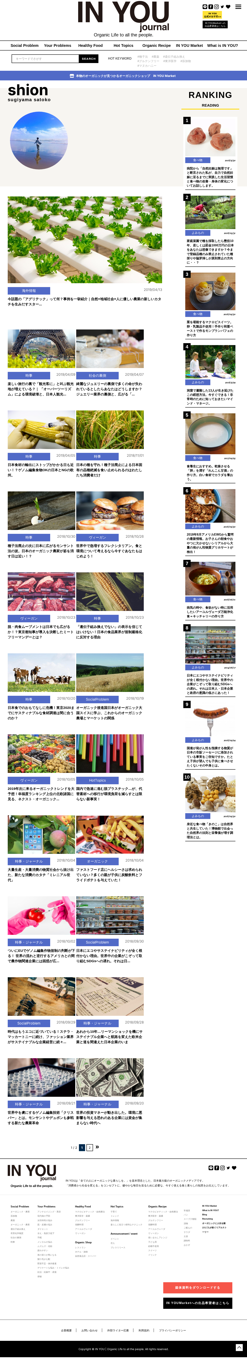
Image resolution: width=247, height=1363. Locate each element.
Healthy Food (83, 1206)
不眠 (39, 1237)
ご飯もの (188, 1227)
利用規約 (144, 1330)
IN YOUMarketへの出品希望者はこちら (215, 24)
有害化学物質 (17, 1233)
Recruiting (207, 1219)
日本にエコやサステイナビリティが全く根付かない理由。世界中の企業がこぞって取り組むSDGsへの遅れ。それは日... (109, 956)
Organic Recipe (157, 1206)
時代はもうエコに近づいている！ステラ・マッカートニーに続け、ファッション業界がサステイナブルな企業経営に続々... (41, 1037)
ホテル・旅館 (81, 1251)
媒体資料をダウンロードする (197, 1287)
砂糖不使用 (153, 1246)
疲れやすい (42, 1250)
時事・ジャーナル (29, 861)
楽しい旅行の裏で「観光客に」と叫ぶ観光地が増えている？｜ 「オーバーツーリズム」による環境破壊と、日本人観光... (41, 389)
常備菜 (187, 1210)
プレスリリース (118, 1247)
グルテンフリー (82, 1220)
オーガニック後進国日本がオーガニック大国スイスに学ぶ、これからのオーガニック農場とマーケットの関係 (109, 713)
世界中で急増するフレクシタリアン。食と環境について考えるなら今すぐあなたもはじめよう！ (109, 551)
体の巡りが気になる (47, 1254)
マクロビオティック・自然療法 (90, 1211)
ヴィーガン (97, 537)
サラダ (187, 1232)
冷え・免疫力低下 (45, 1233)
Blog (204, 1214)
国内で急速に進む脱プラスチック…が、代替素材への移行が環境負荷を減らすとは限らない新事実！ (109, 794)
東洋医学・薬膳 (82, 1216)
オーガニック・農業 (20, 1211)
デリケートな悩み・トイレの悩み (53, 1267)
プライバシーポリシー (172, 1330)
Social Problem (20, 1206)
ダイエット (42, 1229)
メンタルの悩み (44, 1242)
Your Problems (46, 1206)
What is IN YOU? (210, 1210)
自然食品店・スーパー (85, 1256)
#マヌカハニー (146, 65)
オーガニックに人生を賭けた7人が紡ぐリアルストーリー (214, 1227)
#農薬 (155, 56)
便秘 (39, 1276)
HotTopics (97, 780)
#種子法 (142, 56)
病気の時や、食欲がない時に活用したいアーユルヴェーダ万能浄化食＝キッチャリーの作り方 (210, 612)
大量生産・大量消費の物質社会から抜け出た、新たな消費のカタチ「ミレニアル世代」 (41, 875)
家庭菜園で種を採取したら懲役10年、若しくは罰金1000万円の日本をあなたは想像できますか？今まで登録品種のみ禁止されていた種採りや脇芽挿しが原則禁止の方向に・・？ (210, 251)
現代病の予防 (43, 1216)
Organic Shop (83, 1242)
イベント (115, 1238)
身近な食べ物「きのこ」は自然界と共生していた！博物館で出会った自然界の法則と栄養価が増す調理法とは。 (210, 830)
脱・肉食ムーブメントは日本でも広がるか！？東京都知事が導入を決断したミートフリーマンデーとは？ (41, 632)
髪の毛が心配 (43, 1259)
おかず (187, 1245)
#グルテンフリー (148, 61)
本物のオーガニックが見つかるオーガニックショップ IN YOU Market (126, 76)
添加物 (14, 1216)
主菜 (186, 1236)
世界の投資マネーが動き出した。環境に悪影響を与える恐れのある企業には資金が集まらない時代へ (109, 1118)
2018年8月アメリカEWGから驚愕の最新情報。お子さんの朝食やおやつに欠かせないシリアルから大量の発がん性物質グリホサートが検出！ (210, 543)
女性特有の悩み (44, 1220)
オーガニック (97, 861)
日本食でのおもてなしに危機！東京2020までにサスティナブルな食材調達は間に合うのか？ (41, 713)
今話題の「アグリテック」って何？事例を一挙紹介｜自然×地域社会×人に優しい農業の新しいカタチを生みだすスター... (84, 301)
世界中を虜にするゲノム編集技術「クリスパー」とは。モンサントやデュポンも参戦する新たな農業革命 (41, 1118)
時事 (28, 375)
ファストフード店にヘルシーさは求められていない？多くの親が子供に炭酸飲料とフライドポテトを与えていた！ (109, 875)
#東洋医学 (170, 61)
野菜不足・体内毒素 (47, 1263)
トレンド (115, 1216)
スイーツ (152, 1250)
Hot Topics (117, 1206)
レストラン (80, 1247)
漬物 (186, 1223)
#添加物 (185, 61)
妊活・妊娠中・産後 (47, 1272)
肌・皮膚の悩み (44, 1224)
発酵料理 (79, 1224)
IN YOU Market (209, 1206)
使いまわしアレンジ (157, 1237)
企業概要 (66, 1330)
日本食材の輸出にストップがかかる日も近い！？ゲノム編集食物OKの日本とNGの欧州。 (41, 470)
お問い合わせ (89, 1330)
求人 (113, 1243)
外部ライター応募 (118, 1330)
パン (186, 1214)
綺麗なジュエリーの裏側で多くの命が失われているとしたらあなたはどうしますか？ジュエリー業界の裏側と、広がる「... (109, 389)
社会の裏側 (97, 375)
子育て (114, 1211)
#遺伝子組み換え (174, 56)
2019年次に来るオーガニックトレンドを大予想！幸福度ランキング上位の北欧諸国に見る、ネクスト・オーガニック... (41, 794)
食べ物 (197, 160)
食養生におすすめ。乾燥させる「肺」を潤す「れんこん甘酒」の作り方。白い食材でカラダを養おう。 (210, 473)
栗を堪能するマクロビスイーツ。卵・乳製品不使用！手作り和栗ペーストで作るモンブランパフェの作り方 (210, 328)
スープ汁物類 (190, 1219)
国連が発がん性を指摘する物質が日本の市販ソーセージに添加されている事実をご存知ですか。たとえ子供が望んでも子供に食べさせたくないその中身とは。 (210, 756)
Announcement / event (124, 1233)
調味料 (187, 1240)
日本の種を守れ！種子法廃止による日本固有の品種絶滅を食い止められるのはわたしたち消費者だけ (109, 470)
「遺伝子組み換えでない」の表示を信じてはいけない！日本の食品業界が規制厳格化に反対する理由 (109, 632)
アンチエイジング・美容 (49, 1211)
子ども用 (152, 1242)
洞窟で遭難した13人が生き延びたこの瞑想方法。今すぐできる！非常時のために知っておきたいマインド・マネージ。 (210, 397)
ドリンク (152, 1254)
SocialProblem (97, 699)
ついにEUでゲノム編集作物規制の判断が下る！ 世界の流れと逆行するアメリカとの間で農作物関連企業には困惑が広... (41, 956)
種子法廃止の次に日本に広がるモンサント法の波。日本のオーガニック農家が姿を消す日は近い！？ (41, 551)
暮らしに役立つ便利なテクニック (126, 1224)
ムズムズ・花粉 (44, 1246)
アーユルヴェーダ (83, 1229)
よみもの (198, 233)
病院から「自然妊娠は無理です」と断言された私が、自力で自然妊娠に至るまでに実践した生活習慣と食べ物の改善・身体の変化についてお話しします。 (210, 177)
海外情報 (29, 291)
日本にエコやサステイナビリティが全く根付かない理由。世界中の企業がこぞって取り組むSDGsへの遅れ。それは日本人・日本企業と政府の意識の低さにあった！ (210, 684)
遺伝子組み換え (18, 1229)
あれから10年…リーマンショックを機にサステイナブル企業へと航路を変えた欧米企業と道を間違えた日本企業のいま (109, 1037)
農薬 (13, 1220)
